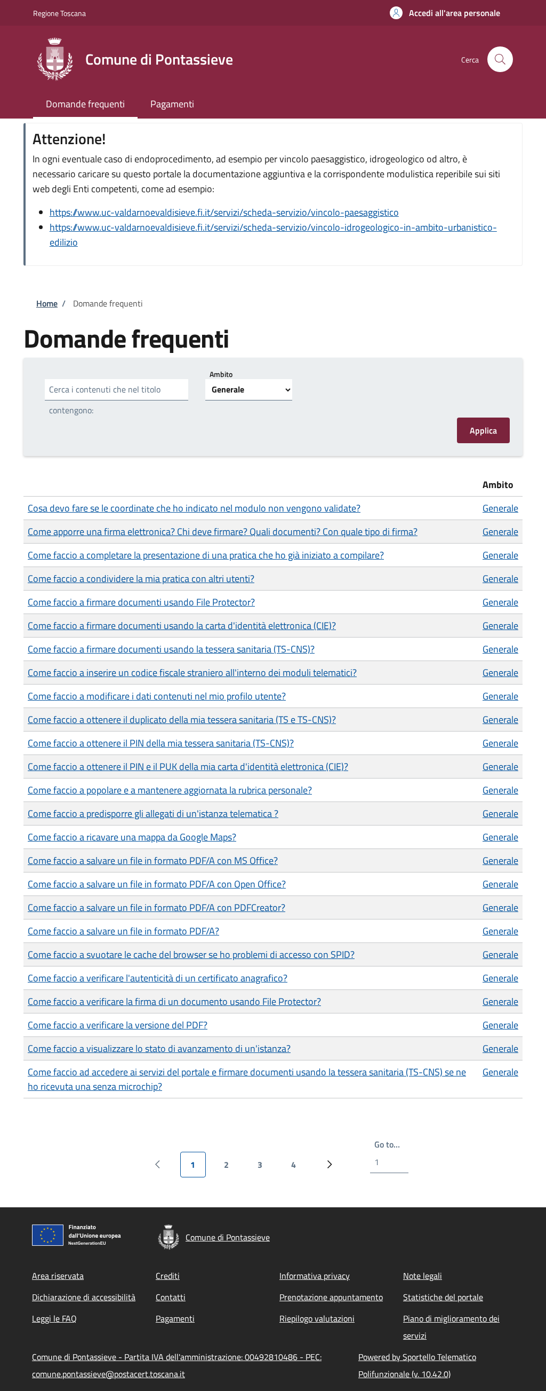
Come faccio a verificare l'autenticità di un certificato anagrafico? (157, 978)
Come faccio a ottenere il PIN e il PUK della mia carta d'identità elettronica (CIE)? (188, 766)
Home (47, 303)
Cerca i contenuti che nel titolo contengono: (104, 399)
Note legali (422, 1275)
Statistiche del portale (443, 1297)
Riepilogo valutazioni (317, 1318)
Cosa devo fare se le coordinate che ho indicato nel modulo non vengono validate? (194, 508)
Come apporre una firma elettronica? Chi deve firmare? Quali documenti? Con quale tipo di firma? (222, 531)
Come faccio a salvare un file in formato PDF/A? (123, 931)
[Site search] (500, 59)
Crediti (168, 1275)
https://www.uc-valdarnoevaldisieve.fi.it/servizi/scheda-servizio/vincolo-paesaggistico (224, 212)
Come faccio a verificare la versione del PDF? (117, 1025)
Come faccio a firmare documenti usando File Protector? (141, 602)
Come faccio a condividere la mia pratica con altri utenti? (141, 578)
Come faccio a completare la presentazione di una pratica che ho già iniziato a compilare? (206, 555)
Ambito (221, 373)
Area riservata (58, 1275)
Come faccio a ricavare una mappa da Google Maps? (132, 837)
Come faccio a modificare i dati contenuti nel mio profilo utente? (157, 696)
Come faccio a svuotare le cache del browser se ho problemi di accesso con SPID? (191, 954)
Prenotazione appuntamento (331, 1297)
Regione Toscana (59, 13)
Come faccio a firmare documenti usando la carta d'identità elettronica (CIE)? (182, 625)
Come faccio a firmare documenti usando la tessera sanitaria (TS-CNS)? (171, 649)
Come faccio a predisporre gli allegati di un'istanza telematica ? (153, 813)
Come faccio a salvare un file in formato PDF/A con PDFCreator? (156, 907)
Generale (500, 508)
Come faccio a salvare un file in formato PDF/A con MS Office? (153, 860)
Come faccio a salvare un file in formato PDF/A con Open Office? (157, 884)
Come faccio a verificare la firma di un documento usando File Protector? (174, 1001)
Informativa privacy (314, 1275)
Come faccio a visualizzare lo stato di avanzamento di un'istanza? (159, 1048)
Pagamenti (175, 1318)
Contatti (171, 1297)
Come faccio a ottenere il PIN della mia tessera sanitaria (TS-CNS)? (161, 743)
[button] (445, 13)
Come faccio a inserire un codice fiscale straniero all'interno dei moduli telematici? (192, 672)
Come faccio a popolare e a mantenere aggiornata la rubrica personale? (170, 790)
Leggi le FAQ (54, 1318)
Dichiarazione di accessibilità (83, 1297)
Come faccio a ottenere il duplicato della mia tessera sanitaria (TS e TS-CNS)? (182, 719)
